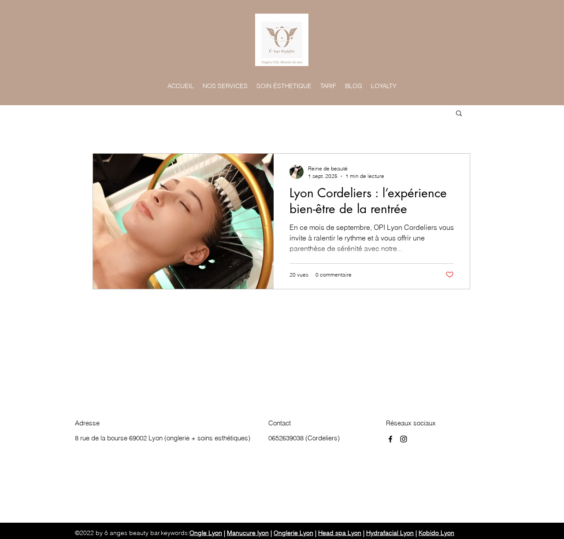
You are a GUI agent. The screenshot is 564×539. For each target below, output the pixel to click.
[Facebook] (390, 439)
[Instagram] (403, 439)
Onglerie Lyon (293, 533)
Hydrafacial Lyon (390, 533)
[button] (459, 113)
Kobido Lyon (436, 533)
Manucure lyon (248, 533)
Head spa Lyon (339, 533)
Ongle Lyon (205, 533)
